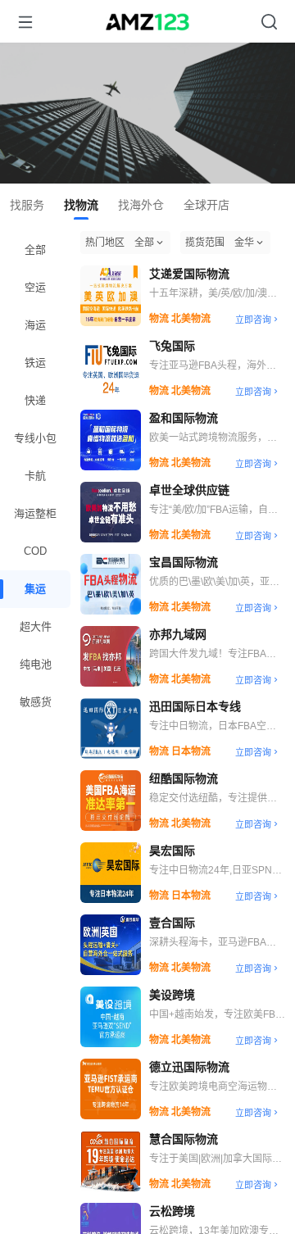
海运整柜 (35, 513)
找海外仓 (141, 204)
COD (35, 551)
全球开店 (206, 204)
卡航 (35, 476)
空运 (35, 287)
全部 (35, 249)
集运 (35, 589)
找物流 (81, 204)
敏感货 (36, 702)
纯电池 (36, 664)
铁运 (35, 362)
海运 (35, 325)
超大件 (36, 626)
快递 (35, 400)
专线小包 (35, 438)
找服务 (27, 204)
